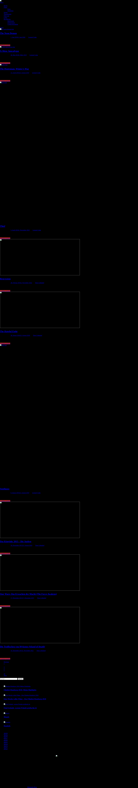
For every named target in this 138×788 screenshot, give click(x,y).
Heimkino (10, 11)
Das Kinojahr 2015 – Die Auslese (15, 541)
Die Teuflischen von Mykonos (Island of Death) (22, 646)
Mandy (6, 717)
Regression (5, 279)
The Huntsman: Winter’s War (14, 69)
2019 (6, 733)
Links (5, 17)
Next (5, 675)
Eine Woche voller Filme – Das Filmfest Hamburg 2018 (25, 699)
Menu (1, 2)
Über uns (6, 16)
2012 (6, 749)
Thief (2, 226)
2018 (6, 736)
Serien (6, 12)
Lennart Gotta (32, 37)
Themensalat (7, 14)
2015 (6, 742)
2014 (6, 744)
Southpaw (4, 489)
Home (5, 5)
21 (4, 674)
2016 (6, 740)
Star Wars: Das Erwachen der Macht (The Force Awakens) (28, 594)
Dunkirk (7, 726)
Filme (5, 7)
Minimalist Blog (32, 787)
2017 (6, 738)
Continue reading (5, 45)
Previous (6, 662)
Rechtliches (7, 19)
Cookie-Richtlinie (13, 24)
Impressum (11, 21)
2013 (6, 746)
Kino (9, 9)
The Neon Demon (8, 33)
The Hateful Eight (8, 331)
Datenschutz (11, 22)
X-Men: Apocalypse (9, 51)
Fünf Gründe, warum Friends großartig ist (20, 708)
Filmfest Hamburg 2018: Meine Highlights (20, 690)
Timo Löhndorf (39, 283)
